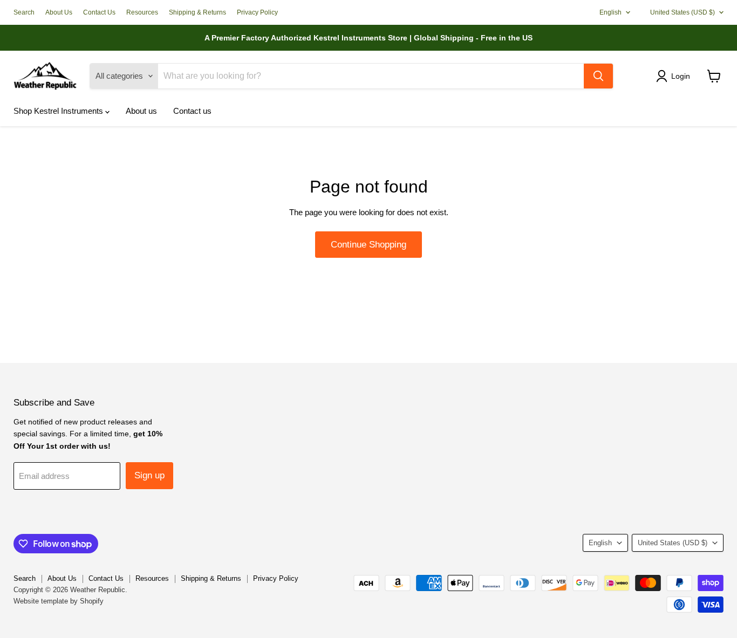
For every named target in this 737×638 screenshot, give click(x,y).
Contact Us (99, 12)
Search (24, 12)
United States (682, 12)
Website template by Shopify (58, 601)
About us (141, 110)
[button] (675, 76)
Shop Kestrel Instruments (59, 110)
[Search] (598, 76)
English (610, 12)
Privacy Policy (257, 12)
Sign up (149, 475)
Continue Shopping (368, 244)
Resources (142, 12)
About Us (58, 12)
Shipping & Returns (197, 12)
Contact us (192, 110)
